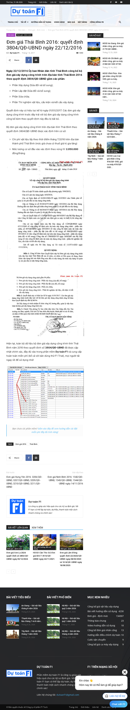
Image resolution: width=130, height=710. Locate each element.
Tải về (23, 22)
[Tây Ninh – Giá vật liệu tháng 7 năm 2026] (96, 147)
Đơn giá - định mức (36, 30)
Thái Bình (33, 444)
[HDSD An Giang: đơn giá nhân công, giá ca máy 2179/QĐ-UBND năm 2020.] (94, 46)
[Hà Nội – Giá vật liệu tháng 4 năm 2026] (53, 634)
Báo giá (71, 22)
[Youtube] (121, 2)
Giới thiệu (43, 2)
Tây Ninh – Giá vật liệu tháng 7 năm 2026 (96, 159)
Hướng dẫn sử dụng (41, 22)
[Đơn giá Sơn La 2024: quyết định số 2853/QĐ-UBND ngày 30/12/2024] (18, 542)
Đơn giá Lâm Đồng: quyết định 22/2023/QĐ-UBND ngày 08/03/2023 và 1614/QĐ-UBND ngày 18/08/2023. (71, 558)
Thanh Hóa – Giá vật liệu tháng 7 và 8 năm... (114, 134)
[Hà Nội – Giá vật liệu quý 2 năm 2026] (53, 608)
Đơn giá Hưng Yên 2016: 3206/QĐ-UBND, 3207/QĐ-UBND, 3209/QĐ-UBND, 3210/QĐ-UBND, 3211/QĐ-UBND (24, 482)
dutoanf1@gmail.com (67, 694)
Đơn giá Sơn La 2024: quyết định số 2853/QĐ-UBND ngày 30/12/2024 (17, 555)
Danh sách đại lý (66, 2)
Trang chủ (32, 2)
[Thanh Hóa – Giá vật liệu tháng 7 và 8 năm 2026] (115, 123)
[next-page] (13, 572)
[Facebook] (110, 2)
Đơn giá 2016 (21, 444)
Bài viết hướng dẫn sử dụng (42, 548)
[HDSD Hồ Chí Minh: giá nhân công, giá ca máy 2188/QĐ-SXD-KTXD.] (94, 61)
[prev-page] (8, 572)
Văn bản (21, 30)
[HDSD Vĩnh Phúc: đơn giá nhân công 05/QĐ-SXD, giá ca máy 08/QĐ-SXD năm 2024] (94, 76)
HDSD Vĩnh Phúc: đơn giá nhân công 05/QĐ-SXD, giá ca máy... (112, 76)
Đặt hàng (82, 22)
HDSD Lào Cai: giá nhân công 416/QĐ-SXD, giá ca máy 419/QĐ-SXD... (115, 161)
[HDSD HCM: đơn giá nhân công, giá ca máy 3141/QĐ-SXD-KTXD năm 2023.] (94, 91)
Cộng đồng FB (97, 22)
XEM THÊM (37, 527)
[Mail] (116, 2)
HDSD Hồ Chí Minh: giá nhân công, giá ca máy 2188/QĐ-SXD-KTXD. (113, 61)
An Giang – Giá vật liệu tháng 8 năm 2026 (95, 134)
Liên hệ (53, 2)
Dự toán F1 (14, 53)
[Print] (36, 60)
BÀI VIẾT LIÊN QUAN (18, 527)
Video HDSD (59, 22)
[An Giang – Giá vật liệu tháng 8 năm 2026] (96, 123)
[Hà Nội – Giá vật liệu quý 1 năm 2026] (53, 621)
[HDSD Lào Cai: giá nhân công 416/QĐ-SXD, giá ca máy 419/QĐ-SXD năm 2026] (115, 147)
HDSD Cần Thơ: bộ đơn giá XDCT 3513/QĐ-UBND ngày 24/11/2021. (44, 555)
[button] (120, 22)
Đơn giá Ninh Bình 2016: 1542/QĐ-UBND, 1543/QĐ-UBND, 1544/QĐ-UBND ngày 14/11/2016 (65, 480)
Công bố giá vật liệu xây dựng (94, 126)
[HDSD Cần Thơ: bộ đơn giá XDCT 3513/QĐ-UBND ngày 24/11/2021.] (44, 542)
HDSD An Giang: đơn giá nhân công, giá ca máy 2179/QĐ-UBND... (113, 46)
